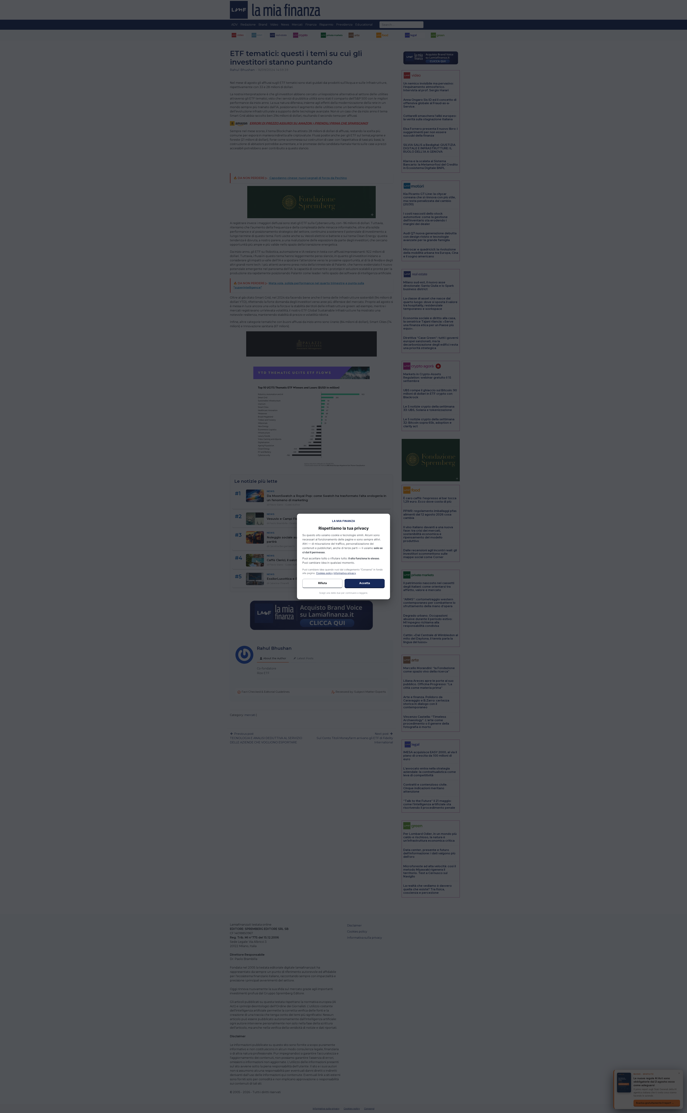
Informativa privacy (344, 573)
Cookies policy (324, 573)
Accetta (364, 583)
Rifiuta (322, 583)
